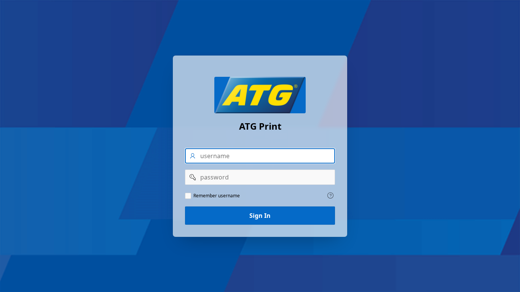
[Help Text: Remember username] (330, 195)
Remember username (216, 196)
